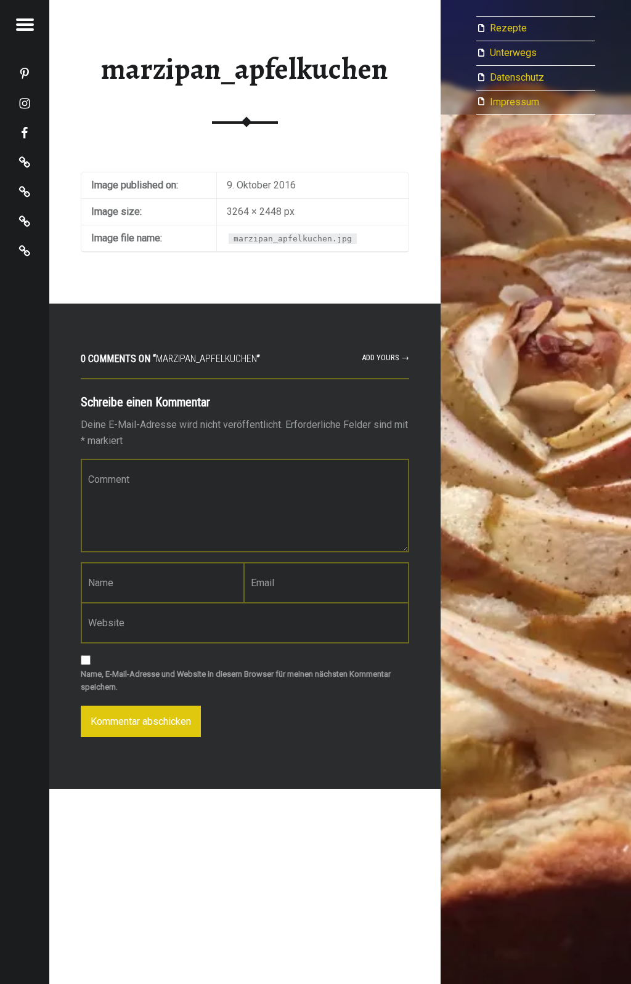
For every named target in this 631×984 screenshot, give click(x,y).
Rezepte (508, 28)
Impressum (514, 102)
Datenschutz (517, 77)
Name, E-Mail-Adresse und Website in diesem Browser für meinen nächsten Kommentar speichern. (236, 680)
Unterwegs (513, 52)
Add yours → (385, 357)
